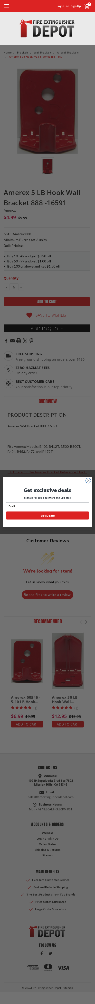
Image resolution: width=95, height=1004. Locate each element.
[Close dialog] (88, 480)
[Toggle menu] (6, 8)
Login (60, 6)
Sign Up (76, 6)
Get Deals (47, 515)
